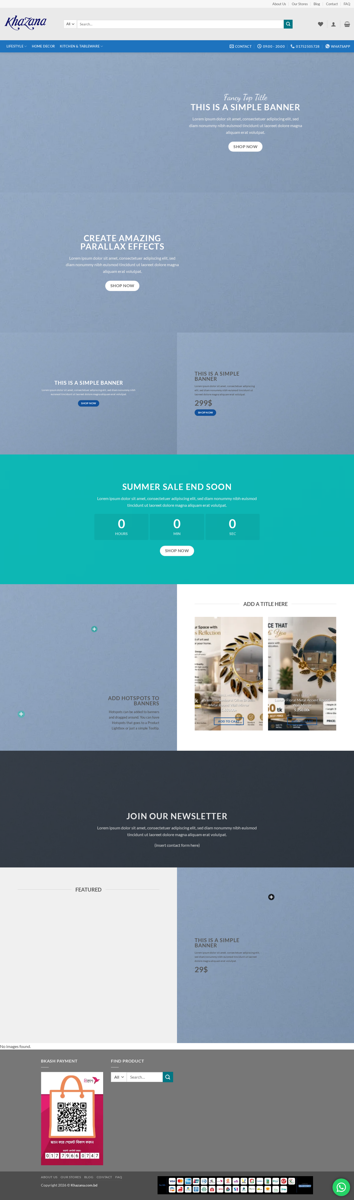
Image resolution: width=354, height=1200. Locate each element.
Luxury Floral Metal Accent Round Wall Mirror (302, 702)
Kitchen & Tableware (80, 46)
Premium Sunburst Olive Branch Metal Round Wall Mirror (229, 702)
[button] (333, 24)
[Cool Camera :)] (21, 714)
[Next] (344, 676)
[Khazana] (30, 24)
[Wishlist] (320, 24)
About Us (279, 4)
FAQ (347, 4)
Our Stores (300, 4)
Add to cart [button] (229, 721)
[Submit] (288, 24)
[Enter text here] (271, 897)
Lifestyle (14, 46)
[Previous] (186, 676)
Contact (332, 4)
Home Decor (43, 46)
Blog (317, 4)
